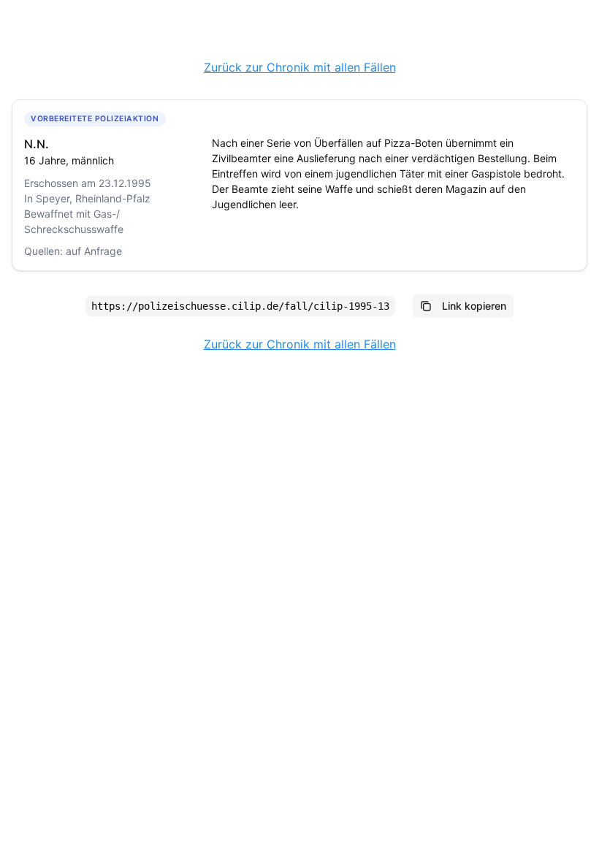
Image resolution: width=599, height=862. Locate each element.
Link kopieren (474, 306)
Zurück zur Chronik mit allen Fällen (300, 67)
